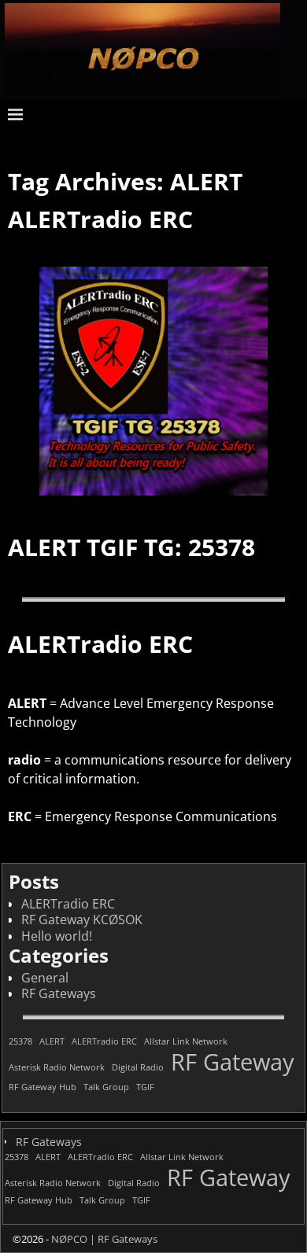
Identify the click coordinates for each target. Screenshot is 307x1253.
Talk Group (106, 1087)
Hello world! (56, 936)
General (44, 977)
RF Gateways (58, 993)
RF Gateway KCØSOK (81, 919)
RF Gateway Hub (42, 1087)
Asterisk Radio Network (57, 1068)
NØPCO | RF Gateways (104, 1239)
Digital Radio (138, 1068)
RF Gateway (232, 1062)
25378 (20, 1042)
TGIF (145, 1087)
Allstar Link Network (185, 1042)
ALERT (52, 1042)
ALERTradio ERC (100, 219)
